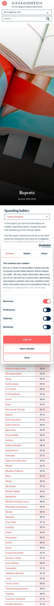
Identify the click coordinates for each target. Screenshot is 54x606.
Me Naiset (10, 486)
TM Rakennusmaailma (16, 589)
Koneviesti (10, 430)
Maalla (8, 466)
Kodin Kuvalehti (13, 420)
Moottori (9, 517)
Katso (8, 404)
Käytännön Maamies (15, 461)
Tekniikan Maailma (14, 573)
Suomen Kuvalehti (14, 553)
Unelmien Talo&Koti (15, 599)
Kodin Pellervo (12, 425)
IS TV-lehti (10, 389)
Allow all (27, 339)
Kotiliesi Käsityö (13, 445)
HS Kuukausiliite (13, 374)
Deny (27, 357)
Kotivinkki (10, 456)
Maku (8, 476)
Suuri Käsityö (12, 563)
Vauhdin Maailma (14, 604)
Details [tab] (27, 253)
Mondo (8, 512)
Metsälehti (10, 497)
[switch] (47, 310)
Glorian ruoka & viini (15, 369)
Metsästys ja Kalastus (16, 507)
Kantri (8, 399)
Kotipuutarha (11, 451)
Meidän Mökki (12, 491)
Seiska (8, 543)
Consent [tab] (10, 253)
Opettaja (9, 527)
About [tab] (44, 253)
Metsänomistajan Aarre (17, 502)
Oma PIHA (10, 522)
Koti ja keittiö (11, 435)
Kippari (8, 415)
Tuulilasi (9, 594)
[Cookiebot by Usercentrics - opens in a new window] (39, 246)
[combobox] (27, 217)
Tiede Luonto (12, 584)
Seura (8, 548)
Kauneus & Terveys (15, 410)
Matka (8, 481)
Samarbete (10, 538)
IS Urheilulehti (12, 394)
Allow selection (27, 348)
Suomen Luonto (13, 558)
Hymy (8, 379)
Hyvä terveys (11, 384)
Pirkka (8, 532)
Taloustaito (10, 568)
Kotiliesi (9, 440)
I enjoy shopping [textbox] (15, 217)
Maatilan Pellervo (14, 471)
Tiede (8, 579)
